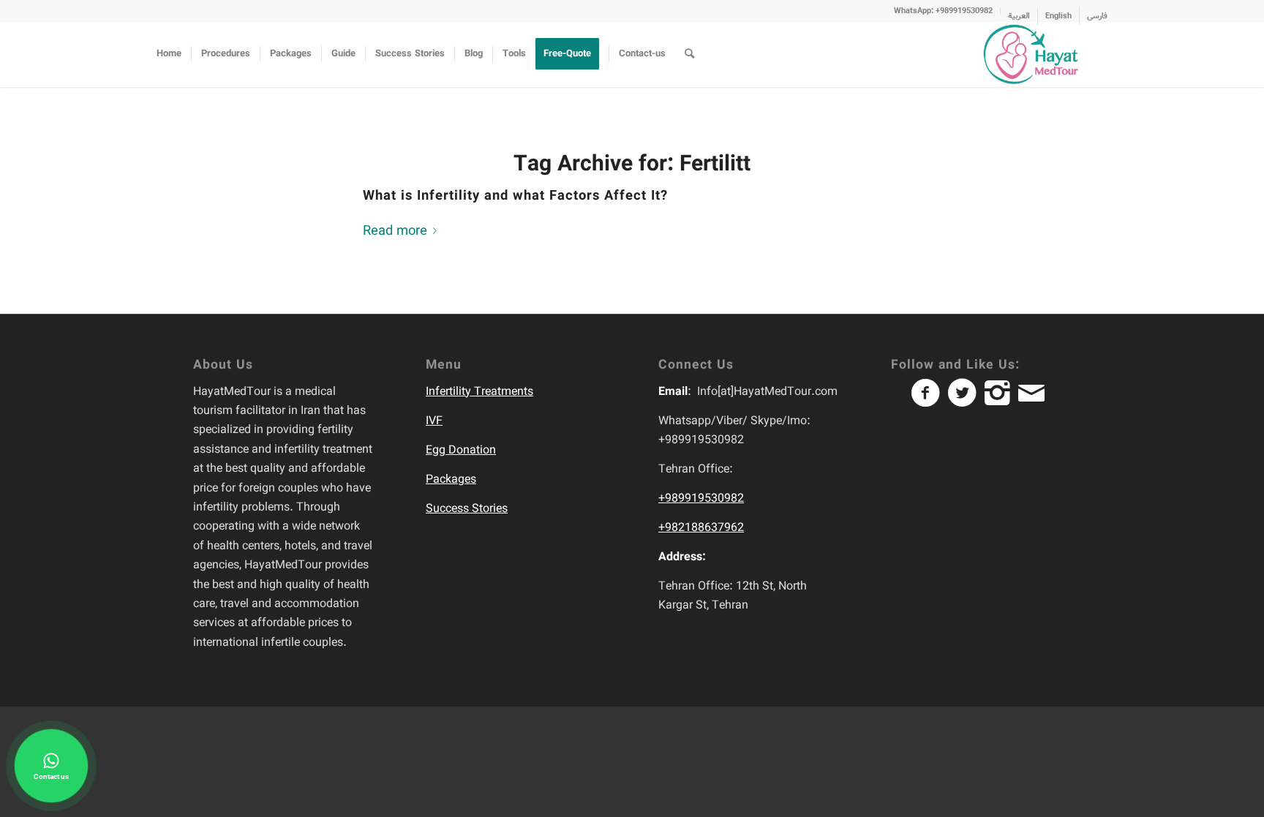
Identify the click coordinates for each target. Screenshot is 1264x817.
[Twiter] (966, 400)
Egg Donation (461, 450)
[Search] (689, 54)
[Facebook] (929, 400)
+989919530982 (701, 498)
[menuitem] (944, 11)
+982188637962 (701, 528)
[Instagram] (1001, 400)
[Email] (1034, 400)
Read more (395, 231)
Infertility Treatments (479, 392)
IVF (434, 421)
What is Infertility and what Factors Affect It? (515, 196)
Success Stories (467, 509)
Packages (451, 479)
